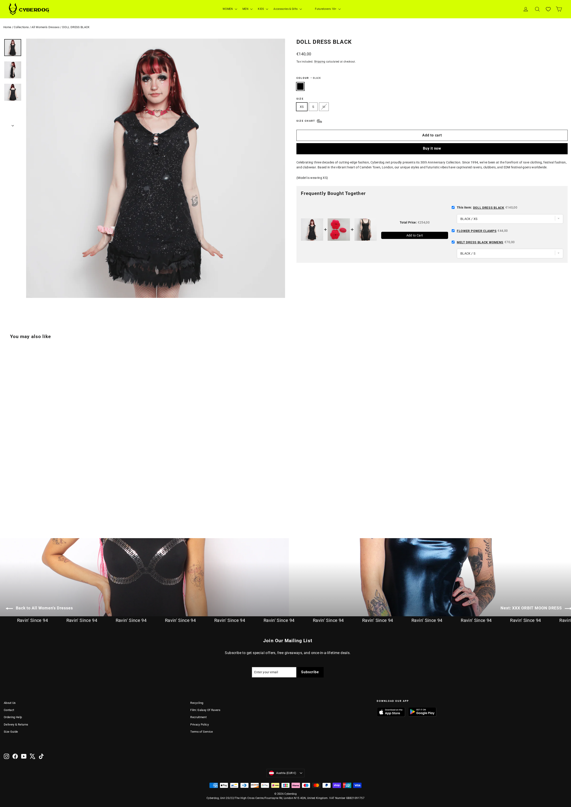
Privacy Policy (199, 724)
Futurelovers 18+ (326, 8)
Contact (9, 710)
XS (302, 107)
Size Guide (11, 731)
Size (300, 98)
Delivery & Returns (16, 724)
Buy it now (432, 148)
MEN (245, 8)
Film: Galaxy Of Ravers (205, 710)
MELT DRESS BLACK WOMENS (480, 242)
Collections (21, 27)
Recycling (196, 703)
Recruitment (198, 717)
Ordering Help (13, 717)
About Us (10, 703)
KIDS (261, 8)
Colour (308, 78)
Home (7, 27)
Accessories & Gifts (285, 8)
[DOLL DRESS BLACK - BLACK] (6, 507)
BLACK (300, 86)
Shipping (319, 61)
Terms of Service (201, 731)
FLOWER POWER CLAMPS (477, 231)
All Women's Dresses (45, 27)
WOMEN (228, 8)
